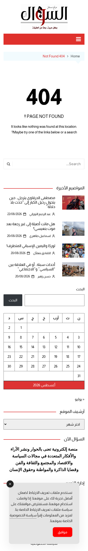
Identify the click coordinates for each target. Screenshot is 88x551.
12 (55, 347)
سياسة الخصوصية (23, 515)
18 (67, 357)
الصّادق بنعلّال (42, 253)
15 (20, 347)
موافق (62, 532)
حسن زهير (44, 276)
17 (78, 357)
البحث (80, 289)
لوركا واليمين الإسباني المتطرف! (31, 246)
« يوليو (79, 399)
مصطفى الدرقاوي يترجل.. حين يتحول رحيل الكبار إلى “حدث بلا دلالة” (32, 202)
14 (32, 347)
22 (21, 357)
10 (78, 347)
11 (68, 347)
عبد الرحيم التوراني (40, 214)
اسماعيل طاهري (40, 236)
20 (44, 357)
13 (43, 347)
